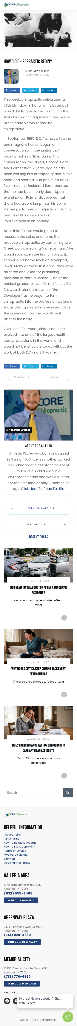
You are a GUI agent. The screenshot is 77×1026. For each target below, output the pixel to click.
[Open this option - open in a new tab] (7, 1001)
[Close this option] (72, 5)
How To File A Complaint (19, 846)
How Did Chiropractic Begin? (28, 62)
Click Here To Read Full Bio (42, 488)
